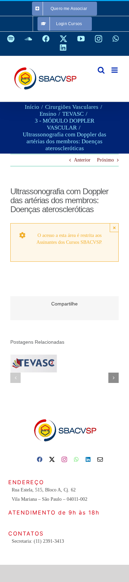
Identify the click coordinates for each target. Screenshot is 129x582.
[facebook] (39, 459)
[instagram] (64, 459)
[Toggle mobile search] (101, 70)
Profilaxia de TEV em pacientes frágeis (32, 355)
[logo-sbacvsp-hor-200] (64, 417)
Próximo (105, 160)
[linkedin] (88, 459)
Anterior (82, 160)
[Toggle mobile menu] (115, 70)
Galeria (33, 371)
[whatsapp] (76, 459)
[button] (15, 378)
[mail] (100, 459)
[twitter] (52, 459)
